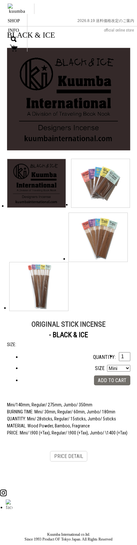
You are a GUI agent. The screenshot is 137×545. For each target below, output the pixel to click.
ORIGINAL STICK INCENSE (68, 324)
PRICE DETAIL (68, 456)
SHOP (14, 20)
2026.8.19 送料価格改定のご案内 (105, 20)
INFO (13, 30)
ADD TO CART (112, 380)
